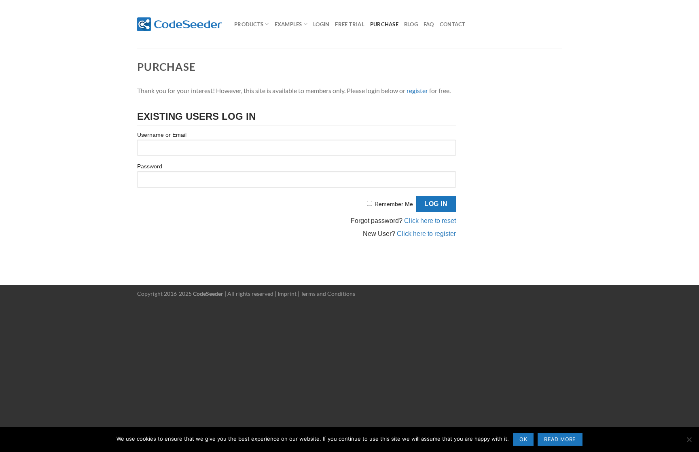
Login (321, 24)
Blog (411, 24)
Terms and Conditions (328, 293)
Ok (523, 439)
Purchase (384, 24)
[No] (689, 441)
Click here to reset (430, 220)
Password (149, 166)
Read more (560, 439)
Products (248, 24)
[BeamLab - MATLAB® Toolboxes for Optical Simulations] (179, 24)
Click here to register (426, 233)
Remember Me (394, 204)
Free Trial (349, 24)
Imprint (287, 293)
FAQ (429, 24)
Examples (288, 24)
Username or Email (161, 135)
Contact (453, 24)
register (417, 90)
